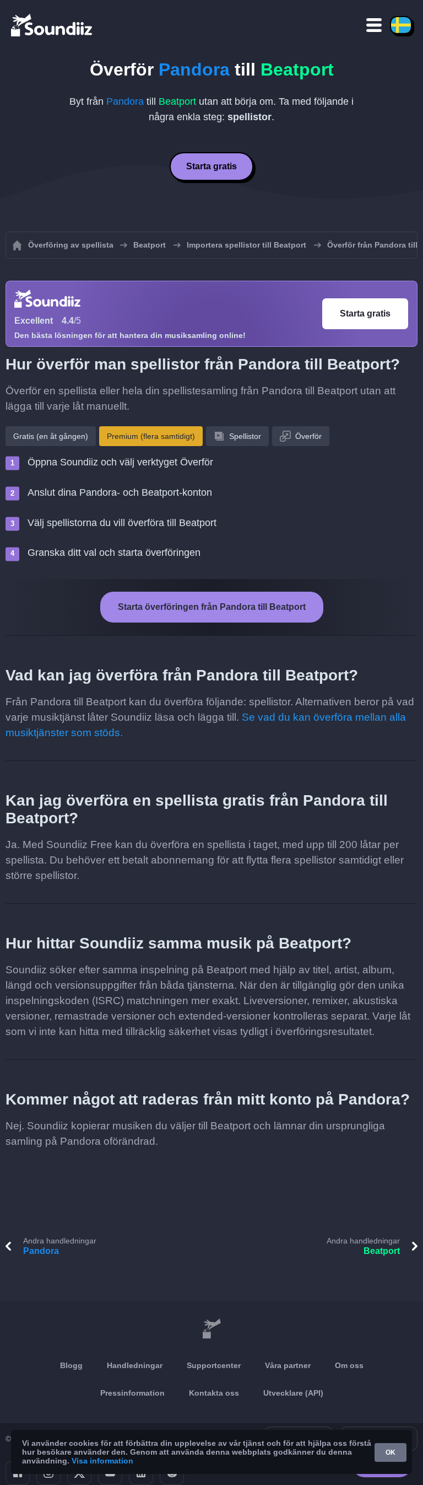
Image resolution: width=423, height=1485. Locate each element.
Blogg (71, 1365)
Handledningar (134, 1365)
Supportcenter (214, 1365)
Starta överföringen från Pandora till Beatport (212, 607)
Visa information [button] (102, 1460)
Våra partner (288, 1365)
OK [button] (390, 1452)
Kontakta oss (214, 1392)
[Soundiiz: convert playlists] (211, 1329)
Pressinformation (132, 1392)
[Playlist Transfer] (52, 24)
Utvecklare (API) (293, 1392)
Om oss (349, 1365)
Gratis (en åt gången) (50, 436)
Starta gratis (211, 166)
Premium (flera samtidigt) (151, 436)
